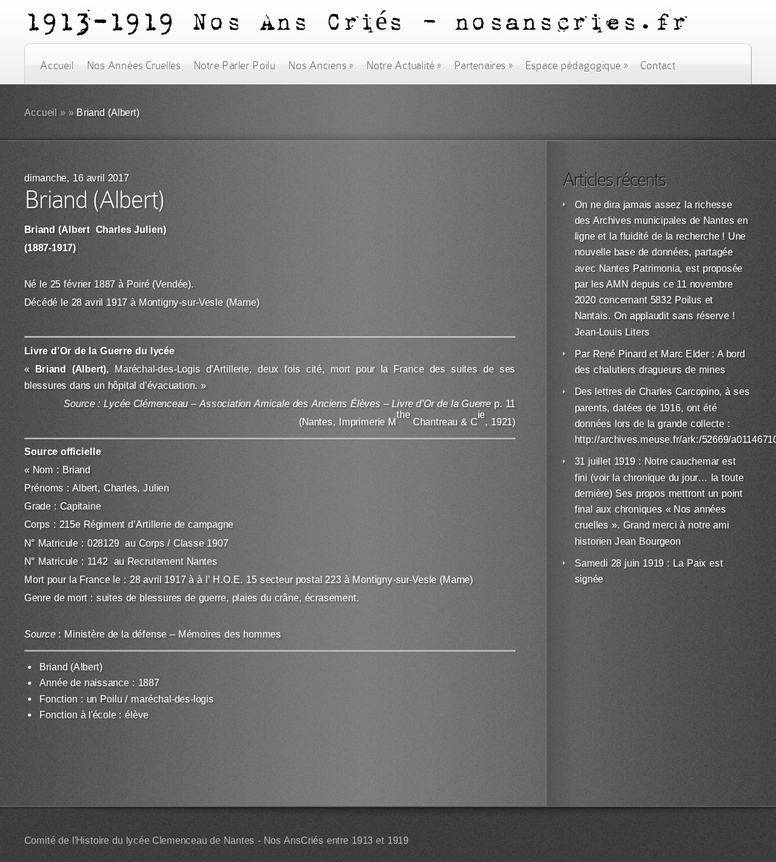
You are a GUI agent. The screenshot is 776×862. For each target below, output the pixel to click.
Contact (657, 65)
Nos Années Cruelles (134, 65)
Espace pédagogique (576, 65)
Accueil (56, 65)
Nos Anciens (320, 65)
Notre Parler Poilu (234, 65)
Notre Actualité (403, 65)
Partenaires (483, 65)
